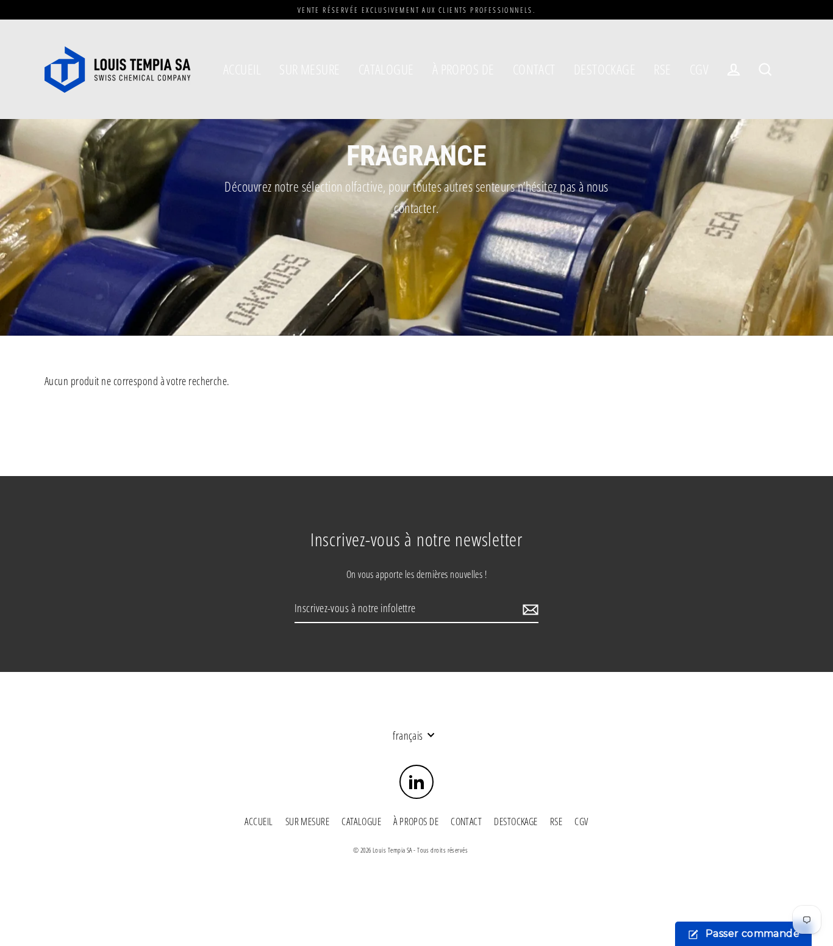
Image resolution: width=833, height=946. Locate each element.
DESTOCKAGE (605, 69)
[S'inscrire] (528, 608)
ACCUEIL (242, 69)
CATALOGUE (386, 69)
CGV (699, 69)
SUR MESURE (309, 69)
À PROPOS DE (463, 69)
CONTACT (534, 69)
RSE (662, 69)
